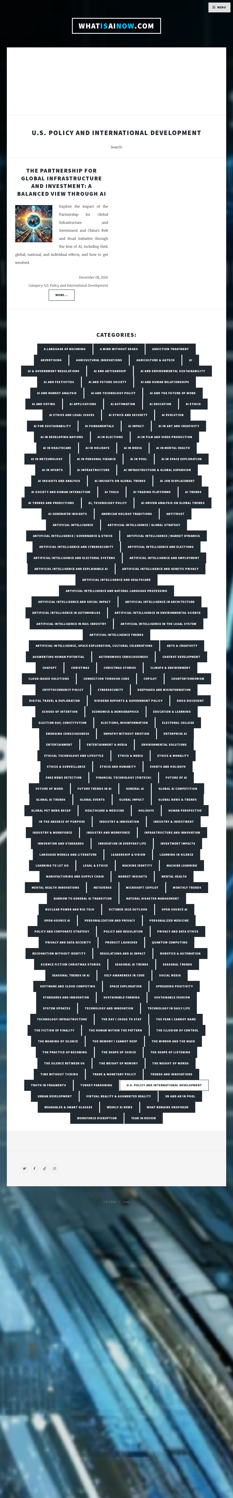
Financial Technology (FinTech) (123, 777)
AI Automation (123, 404)
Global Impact (131, 799)
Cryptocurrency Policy (63, 690)
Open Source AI (175, 909)
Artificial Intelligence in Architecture (160, 602)
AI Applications (83, 404)
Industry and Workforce (108, 832)
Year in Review (143, 1118)
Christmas (80, 668)
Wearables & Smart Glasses (68, 1107)
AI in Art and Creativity (179, 426)
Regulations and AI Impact (123, 953)
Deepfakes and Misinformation (164, 690)
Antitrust (175, 514)
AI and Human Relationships (165, 382)
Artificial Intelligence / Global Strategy (144, 525)
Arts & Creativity (182, 646)
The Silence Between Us (64, 1063)
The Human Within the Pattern (115, 1030)
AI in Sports (52, 470)
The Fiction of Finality (54, 1030)
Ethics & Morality (173, 756)
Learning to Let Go (52, 865)
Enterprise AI (175, 734)
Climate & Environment (170, 668)
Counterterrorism (187, 679)
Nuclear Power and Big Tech (69, 909)
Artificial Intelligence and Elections (161, 547)
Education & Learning (172, 711)
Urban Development (55, 1096)
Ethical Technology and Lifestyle (74, 756)
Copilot (150, 679)
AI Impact (136, 426)
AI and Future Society (107, 382)
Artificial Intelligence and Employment (164, 558)
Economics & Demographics (115, 711)
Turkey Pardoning (96, 1085)
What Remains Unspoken (167, 1107)
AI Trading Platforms (152, 492)
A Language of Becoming (65, 349)
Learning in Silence (176, 854)
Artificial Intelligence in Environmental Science (158, 613)
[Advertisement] (116, 84)
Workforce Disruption (97, 1118)
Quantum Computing (170, 942)
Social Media (170, 975)
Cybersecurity (110, 690)
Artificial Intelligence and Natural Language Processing (116, 591)
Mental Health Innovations (55, 887)
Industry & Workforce (52, 832)
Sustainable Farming (122, 997)
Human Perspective (185, 810)
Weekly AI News (120, 1107)
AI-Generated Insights (67, 514)
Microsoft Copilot (142, 887)
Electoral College (178, 723)
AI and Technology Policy (113, 393)
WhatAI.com (116, 26)
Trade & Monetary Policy (114, 1074)
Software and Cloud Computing (67, 986)
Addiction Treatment (170, 349)
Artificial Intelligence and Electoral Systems (74, 558)
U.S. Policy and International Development (164, 1085)
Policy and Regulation (123, 931)
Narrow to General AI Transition (83, 898)
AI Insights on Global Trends (120, 481)
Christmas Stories (120, 668)
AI (190, 360)
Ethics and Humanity (118, 766)
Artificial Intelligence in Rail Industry (71, 624)
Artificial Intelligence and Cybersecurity (76, 547)
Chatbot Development (181, 657)
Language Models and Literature (68, 854)
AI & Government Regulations (54, 371)
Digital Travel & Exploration (54, 701)
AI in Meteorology (47, 459)
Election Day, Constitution (63, 723)
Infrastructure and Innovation (172, 832)
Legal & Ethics (95, 865)
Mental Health (174, 876)
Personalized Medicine (169, 920)
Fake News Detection (64, 777)
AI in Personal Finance (96, 459)
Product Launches (121, 942)
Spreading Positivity (174, 986)
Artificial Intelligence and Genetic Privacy (160, 569)
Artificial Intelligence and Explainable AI (71, 569)
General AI (135, 789)
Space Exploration (126, 986)
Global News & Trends (177, 799)
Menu (221, 7)
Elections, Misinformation (124, 723)
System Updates (56, 1008)
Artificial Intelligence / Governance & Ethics (73, 536)
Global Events (92, 799)
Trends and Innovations (171, 1074)
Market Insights (132, 876)
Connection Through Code (106, 679)
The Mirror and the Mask (173, 1041)
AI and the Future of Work (173, 393)
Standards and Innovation (66, 997)
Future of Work (49, 789)
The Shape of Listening (170, 1052)
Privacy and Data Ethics (177, 931)
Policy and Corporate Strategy (62, 931)
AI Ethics (193, 404)
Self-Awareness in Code (124, 975)
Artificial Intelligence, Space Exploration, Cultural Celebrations (94, 646)
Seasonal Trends (177, 964)
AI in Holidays (98, 448)
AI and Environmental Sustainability (173, 371)
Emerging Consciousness (67, 734)
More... (61, 295)
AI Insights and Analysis (59, 481)
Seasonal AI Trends (132, 964)
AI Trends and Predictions (51, 503)
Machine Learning (182, 865)
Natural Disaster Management (152, 898)
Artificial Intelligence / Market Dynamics (163, 536)
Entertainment (59, 744)
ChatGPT (49, 668)
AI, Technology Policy (107, 503)
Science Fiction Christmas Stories (71, 964)
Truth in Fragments (48, 1085)
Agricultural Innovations (99, 360)
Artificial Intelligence (73, 525)
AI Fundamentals (99, 426)
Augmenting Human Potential (58, 657)
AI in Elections (110, 437)
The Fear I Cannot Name (176, 1019)
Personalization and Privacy (110, 920)
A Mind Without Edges (119, 349)
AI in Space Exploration (182, 459)
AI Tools (112, 492)
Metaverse (103, 887)
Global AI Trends (51, 799)
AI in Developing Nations (62, 437)
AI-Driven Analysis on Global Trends (173, 503)
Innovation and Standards (61, 843)
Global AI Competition (178, 789)
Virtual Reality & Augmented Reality (118, 1096)
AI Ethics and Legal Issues (71, 415)
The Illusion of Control (177, 1030)
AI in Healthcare (57, 448)
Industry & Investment (173, 821)
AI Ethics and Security (128, 415)
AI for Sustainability (52, 426)
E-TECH (111, 1202)
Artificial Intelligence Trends (116, 635)
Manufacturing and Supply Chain (75, 876)
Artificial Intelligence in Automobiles (66, 613)
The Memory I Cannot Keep (114, 1041)
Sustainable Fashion (172, 997)
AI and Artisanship (110, 371)
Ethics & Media (130, 756)
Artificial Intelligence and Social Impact (74, 602)
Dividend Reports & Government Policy (128, 701)
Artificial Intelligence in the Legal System (159, 624)
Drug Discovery (190, 701)
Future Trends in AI (95, 789)
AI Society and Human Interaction (61, 492)
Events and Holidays (168, 766)
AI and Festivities (59, 382)
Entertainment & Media (107, 744)
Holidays (146, 810)
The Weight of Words (170, 1063)
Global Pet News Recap (51, 810)
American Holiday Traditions (126, 514)
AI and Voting (43, 404)
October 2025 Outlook (128, 909)
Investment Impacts (178, 843)
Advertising (51, 360)
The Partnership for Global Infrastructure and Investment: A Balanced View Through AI (61, 182)
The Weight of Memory (118, 1063)
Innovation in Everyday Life (122, 843)
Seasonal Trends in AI (71, 975)
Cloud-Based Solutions (49, 679)
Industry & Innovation (119, 821)
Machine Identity (137, 865)
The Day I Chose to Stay (121, 1019)
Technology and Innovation (109, 1008)
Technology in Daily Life (169, 1008)
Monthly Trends (187, 887)
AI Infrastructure (93, 470)
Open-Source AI (57, 920)
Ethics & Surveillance (66, 766)
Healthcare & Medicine (104, 810)
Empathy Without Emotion (126, 734)
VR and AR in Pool (180, 1096)
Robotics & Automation (180, 953)
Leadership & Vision (128, 854)
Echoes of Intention (60, 711)
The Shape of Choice (118, 1052)
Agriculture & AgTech (155, 360)
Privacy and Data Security (68, 942)
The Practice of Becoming (64, 1052)
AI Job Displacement (177, 481)
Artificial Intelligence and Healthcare (116, 580)
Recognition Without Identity (59, 953)
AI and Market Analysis (57, 393)
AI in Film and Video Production (164, 437)
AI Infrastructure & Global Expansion (157, 470)
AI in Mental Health (173, 448)
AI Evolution (173, 415)
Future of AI (176, 777)
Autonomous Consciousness (123, 657)
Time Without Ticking (59, 1074)
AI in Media (133, 448)
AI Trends (193, 492)
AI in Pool (138, 459)
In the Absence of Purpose (62, 821)
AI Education (160, 404)
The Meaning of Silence (58, 1041)
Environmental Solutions (164, 744)
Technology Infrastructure (62, 1019)
